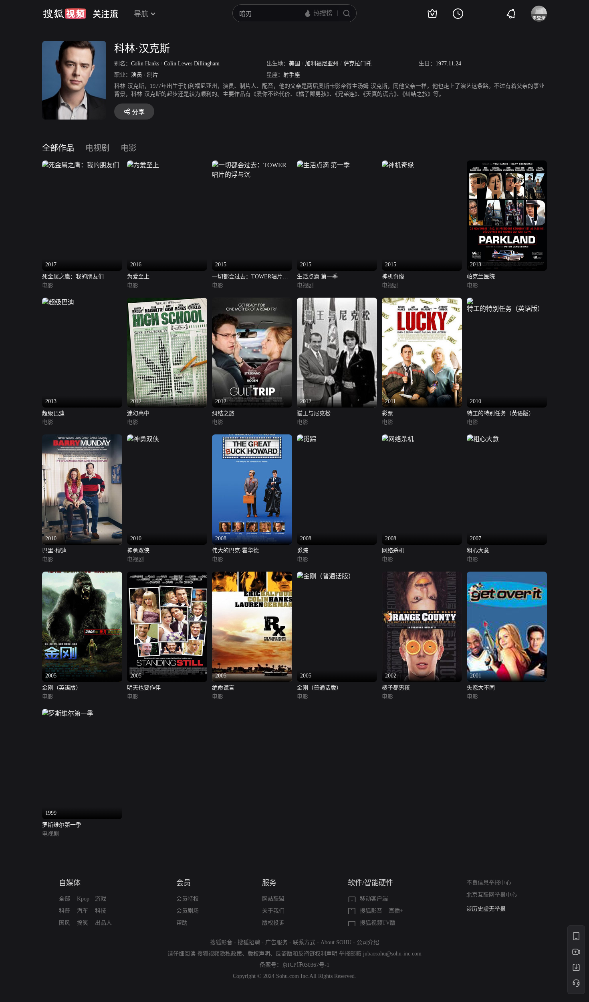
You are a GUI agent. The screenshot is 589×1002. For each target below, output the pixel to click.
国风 (64, 923)
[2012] (167, 302)
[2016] (143, 165)
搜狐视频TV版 (377, 923)
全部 (64, 899)
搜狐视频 (64, 13)
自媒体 (70, 883)
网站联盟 (273, 899)
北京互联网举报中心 (491, 895)
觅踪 (302, 551)
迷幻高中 (138, 413)
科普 (64, 911)
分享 (138, 112)
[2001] (507, 576)
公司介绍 (368, 942)
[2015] (252, 165)
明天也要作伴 (144, 688)
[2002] (422, 576)
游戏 (100, 899)
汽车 (82, 911)
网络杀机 (393, 551)
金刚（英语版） (61, 688)
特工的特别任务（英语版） (500, 413)
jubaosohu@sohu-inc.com (392, 954)
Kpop (83, 899)
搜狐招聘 (249, 942)
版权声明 (259, 954)
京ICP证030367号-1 (305, 965)
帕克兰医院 (481, 277)
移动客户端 (374, 899)
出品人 (103, 923)
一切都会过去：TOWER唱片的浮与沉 (250, 277)
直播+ (396, 911)
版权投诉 (273, 923)
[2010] (507, 302)
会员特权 (187, 899)
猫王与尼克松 (314, 413)
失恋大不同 (481, 688)
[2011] (422, 302)
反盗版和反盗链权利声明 (306, 954)
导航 (141, 14)
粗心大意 (478, 551)
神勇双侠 (138, 551)
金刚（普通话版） (319, 688)
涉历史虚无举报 (486, 909)
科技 (100, 911)
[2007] (483, 439)
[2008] (252, 439)
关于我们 (273, 911)
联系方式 (304, 942)
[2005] (82, 576)
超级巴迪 (53, 413)
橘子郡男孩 (396, 688)
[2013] (507, 165)
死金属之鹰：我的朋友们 (73, 277)
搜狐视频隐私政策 (219, 954)
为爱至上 (138, 277)
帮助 (182, 923)
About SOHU (336, 942)
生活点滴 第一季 (317, 277)
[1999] (67, 713)
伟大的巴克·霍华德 (235, 551)
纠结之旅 (223, 413)
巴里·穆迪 (54, 551)
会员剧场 (187, 911)
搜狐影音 (371, 911)
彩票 (387, 413)
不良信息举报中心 (488, 883)
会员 (183, 883)
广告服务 (276, 942)
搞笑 (82, 923)
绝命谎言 (223, 688)
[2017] (80, 165)
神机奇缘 (393, 277)
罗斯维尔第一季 (61, 825)
